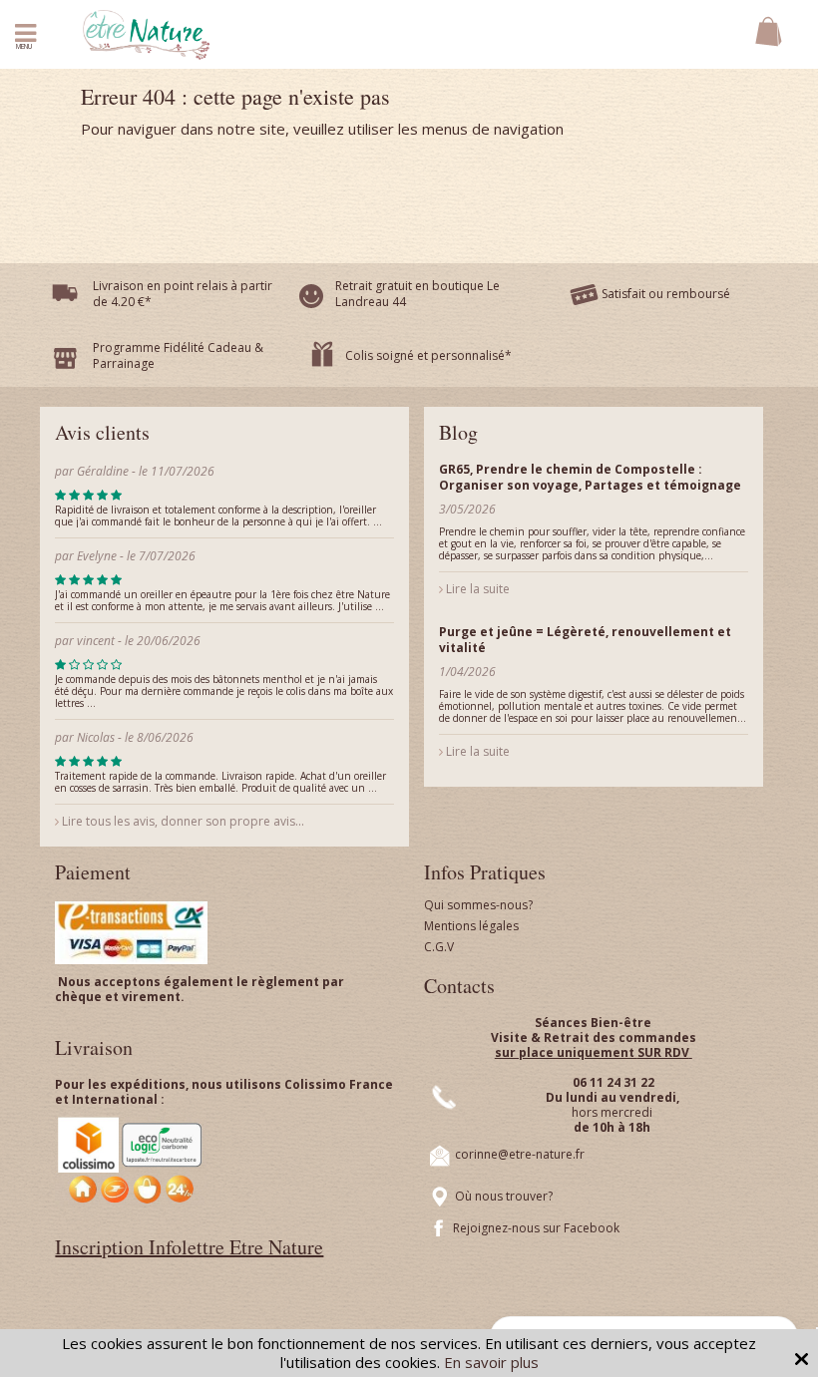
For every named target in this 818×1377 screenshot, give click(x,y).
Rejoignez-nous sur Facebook (536, 1227)
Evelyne (98, 555)
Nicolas (97, 737)
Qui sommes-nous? (478, 904)
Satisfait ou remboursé (666, 293)
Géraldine (103, 471)
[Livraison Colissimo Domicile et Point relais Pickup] (130, 1160)
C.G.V (439, 946)
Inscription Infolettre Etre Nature (189, 1246)
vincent (96, 640)
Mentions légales (471, 925)
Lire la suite (476, 588)
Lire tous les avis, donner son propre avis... (181, 821)
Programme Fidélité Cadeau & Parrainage (178, 355)
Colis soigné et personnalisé (425, 355)
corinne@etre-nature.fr (520, 1155)
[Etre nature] (146, 33)
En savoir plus (491, 1362)
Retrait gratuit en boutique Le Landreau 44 (417, 293)
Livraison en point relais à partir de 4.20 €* (182, 293)
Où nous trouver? (504, 1197)
